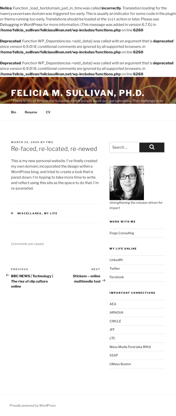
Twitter (115, 268)
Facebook (117, 277)
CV (48, 112)
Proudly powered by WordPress (33, 405)
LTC (112, 338)
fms (49, 142)
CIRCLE (115, 321)
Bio (13, 112)
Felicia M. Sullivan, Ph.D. (78, 93)
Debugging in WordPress (21, 24)
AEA (113, 304)
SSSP (114, 355)
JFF (112, 330)
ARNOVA (116, 312)
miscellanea (29, 213)
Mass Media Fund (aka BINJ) (130, 347)
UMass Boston (120, 364)
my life (51, 213)
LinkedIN (116, 260)
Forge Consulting (122, 233)
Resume (31, 112)
